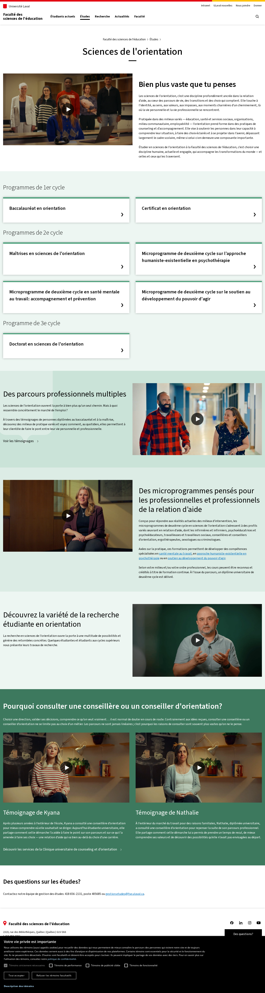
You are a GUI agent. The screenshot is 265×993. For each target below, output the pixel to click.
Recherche (102, 16)
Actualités (122, 16)
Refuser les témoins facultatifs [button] (53, 975)
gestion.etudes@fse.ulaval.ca (125, 894)
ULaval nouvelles (223, 5)
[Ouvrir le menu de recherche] (257, 16)
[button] (19, 986)
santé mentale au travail (175, 553)
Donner (258, 5)
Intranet (205, 5)
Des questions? (243, 934)
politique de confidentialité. (62, 959)
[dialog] (132, 964)
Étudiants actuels (62, 16)
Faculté (139, 16)
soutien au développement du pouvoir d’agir (196, 558)
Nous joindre (243, 5)
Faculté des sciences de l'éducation (22, 16)
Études (85, 16)
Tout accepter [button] (16, 975)
